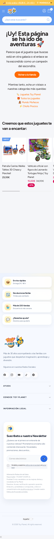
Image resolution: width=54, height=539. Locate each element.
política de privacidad (32, 465)
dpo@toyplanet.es (27, 489)
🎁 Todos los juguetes (28, 98)
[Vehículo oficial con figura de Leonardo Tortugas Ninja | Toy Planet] (40, 150)
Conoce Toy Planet (15, 397)
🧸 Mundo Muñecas (28, 102)
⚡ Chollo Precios (28, 106)
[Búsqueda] (48, 19)
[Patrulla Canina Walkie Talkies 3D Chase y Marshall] (14, 150)
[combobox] (27, 19)
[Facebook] (6, 375)
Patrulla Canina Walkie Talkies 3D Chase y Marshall (13, 170)
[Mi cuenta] (44, 10)
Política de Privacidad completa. (17, 492)
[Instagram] (13, 375)
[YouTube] (20, 375)
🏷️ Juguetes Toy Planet (28, 94)
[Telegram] (35, 375)
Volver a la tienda (27, 74)
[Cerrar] (1, 537)
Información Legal (14, 408)
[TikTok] (28, 375)
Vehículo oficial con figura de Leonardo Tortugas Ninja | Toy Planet (38, 171)
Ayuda (7, 386)
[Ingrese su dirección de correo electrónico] (43, 458)
